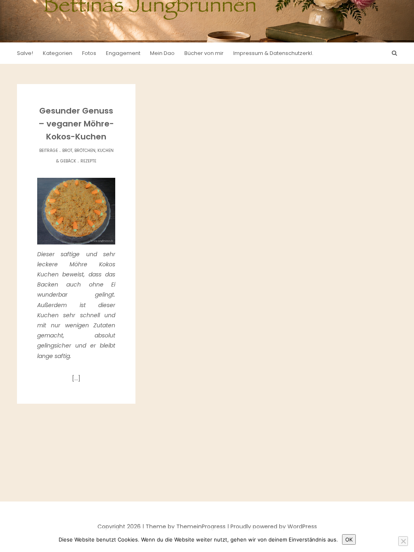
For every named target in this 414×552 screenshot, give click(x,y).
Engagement (123, 53)
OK (349, 539)
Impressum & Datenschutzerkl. (273, 53)
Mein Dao (162, 53)
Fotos (89, 53)
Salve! (25, 53)
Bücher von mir (204, 53)
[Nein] (403, 541)
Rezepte (88, 161)
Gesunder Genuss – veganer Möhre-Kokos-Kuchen (76, 123)
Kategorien (57, 53)
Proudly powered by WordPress (273, 527)
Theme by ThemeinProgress (186, 527)
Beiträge (48, 150)
